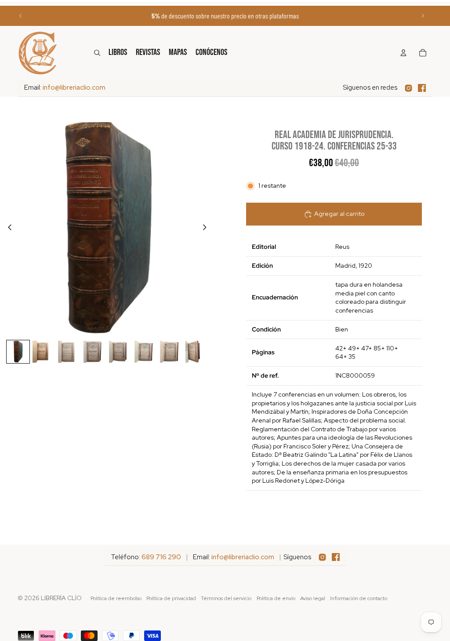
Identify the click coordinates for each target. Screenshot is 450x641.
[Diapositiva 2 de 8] (43, 352)
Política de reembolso (116, 598)
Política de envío (276, 598)
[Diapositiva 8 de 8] (196, 352)
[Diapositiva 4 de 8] (94, 352)
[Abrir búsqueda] (97, 52)
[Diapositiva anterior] (20, 15)
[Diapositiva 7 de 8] (171, 352)
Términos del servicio (226, 598)
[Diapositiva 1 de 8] (18, 352)
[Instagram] (408, 88)
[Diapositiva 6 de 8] (145, 352)
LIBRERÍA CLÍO (61, 598)
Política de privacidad (171, 598)
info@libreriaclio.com (74, 87)
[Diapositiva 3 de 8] (69, 352)
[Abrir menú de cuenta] (403, 52)
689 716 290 (161, 557)
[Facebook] (422, 88)
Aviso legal (312, 598)
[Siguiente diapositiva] (422, 15)
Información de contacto (358, 598)
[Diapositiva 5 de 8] (120, 352)
